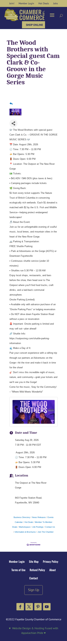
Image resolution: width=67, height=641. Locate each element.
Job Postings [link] (37, 527)
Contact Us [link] (50, 527)
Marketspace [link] (24, 527)
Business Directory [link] (22, 517)
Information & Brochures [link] (25, 532)
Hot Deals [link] (28, 522)
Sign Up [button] (33, 590)
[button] (20, 607)
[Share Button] (13, 123)
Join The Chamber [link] (46, 532)
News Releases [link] (39, 517)
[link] (11, 3)
